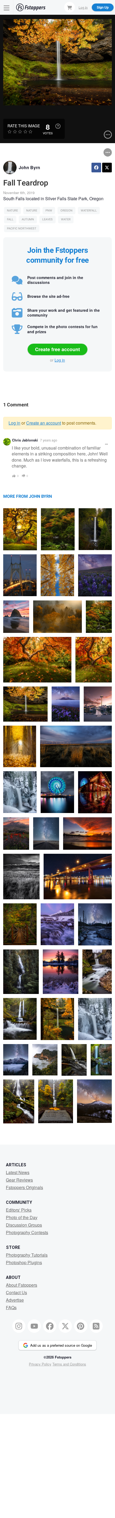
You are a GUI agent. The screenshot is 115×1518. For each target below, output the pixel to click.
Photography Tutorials (27, 1255)
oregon (66, 210)
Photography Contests (27, 1232)
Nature (12, 210)
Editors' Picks (19, 1210)
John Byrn (29, 167)
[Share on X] (107, 167)
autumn (28, 219)
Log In (83, 7)
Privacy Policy (40, 1364)
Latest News (17, 1172)
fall (10, 219)
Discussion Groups (24, 1225)
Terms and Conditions (69, 1364)
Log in (60, 360)
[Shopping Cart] (69, 7)
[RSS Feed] (96, 1326)
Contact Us (16, 1292)
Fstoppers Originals (24, 1187)
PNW (48, 210)
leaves (47, 219)
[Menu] (6, 7)
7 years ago (48, 440)
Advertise (15, 1300)
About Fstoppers (21, 1285)
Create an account (43, 423)
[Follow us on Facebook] (49, 1326)
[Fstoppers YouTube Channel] (34, 1326)
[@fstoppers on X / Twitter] (65, 1326)
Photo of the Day (21, 1217)
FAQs (11, 1307)
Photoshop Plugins (24, 1262)
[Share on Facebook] (96, 167)
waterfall (89, 210)
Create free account (57, 349)
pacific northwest (21, 228)
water (66, 219)
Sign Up (103, 7)
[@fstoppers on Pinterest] (80, 1326)
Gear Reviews (19, 1180)
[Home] (30, 7)
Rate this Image (23, 125)
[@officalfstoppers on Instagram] (19, 1326)
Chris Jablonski (25, 440)
